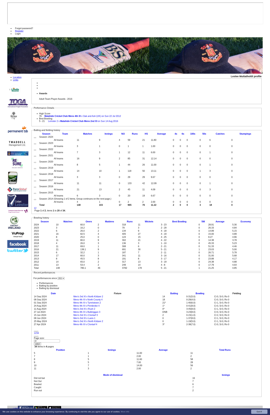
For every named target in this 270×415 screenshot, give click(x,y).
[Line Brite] (12, 184)
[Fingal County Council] (17, 214)
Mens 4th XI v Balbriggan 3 (86, 312)
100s (192, 134)
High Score (44, 113)
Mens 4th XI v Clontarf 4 (85, 324)
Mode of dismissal (112, 375)
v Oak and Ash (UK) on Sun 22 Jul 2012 (82, 116)
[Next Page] (35, 336)
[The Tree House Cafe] (13, 121)
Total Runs (225, 350)
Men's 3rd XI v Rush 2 (84, 309)
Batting (174, 293)
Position (60, 350)
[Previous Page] (37, 331)
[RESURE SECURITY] (17, 169)
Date (53, 293)
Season (46, 134)
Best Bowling (45, 118)
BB (179, 221)
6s (183, 134)
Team (65, 134)
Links (15, 80)
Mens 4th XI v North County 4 (88, 299)
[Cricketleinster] (17, 206)
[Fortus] (17, 155)
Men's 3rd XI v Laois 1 (84, 318)
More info (125, 411)
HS (146, 134)
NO (123, 134)
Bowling (200, 293)
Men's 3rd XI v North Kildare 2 (88, 296)
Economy (246, 221)
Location (17, 77)
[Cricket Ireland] (14, 229)
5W (203, 221)
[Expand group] (35, 137)
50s (204, 134)
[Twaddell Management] (17, 150)
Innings (112, 350)
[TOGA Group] (17, 107)
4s (176, 134)
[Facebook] (17, 247)
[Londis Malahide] (15, 97)
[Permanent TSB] (17, 135)
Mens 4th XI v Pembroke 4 (86, 306)
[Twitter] (17, 251)
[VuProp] (17, 239)
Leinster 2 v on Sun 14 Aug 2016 (83, 121)
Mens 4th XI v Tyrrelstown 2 (87, 303)
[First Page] (35, 331)
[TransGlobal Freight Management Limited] (17, 193)
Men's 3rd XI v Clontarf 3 (85, 315)
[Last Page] (37, 336)
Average (220, 221)
